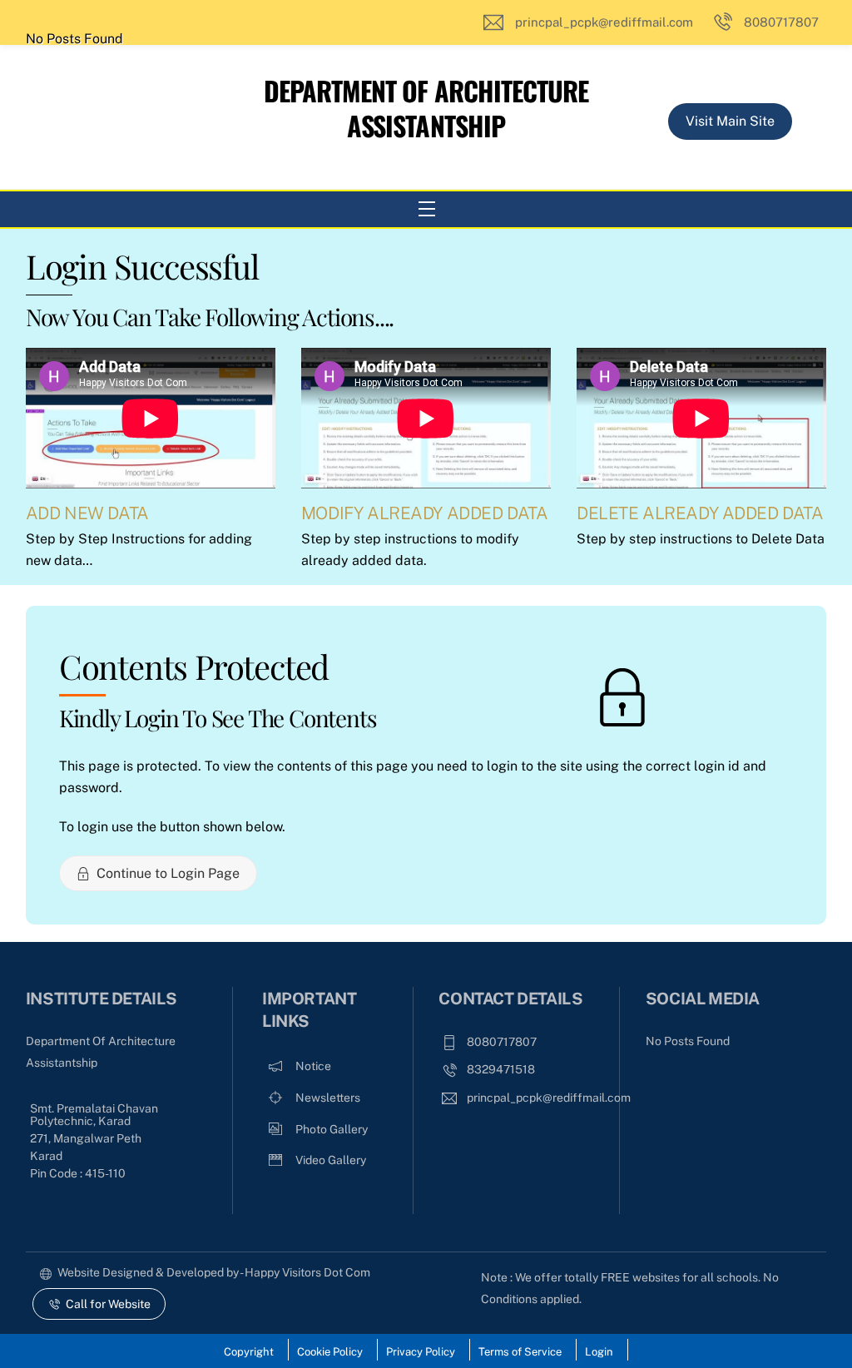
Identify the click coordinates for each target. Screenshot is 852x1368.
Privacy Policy (420, 1352)
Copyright (249, 1352)
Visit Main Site (730, 121)
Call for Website (108, 1304)
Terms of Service (520, 1352)
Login (599, 1352)
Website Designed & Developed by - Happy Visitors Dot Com (213, 1272)
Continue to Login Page (168, 873)
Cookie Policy (330, 1352)
